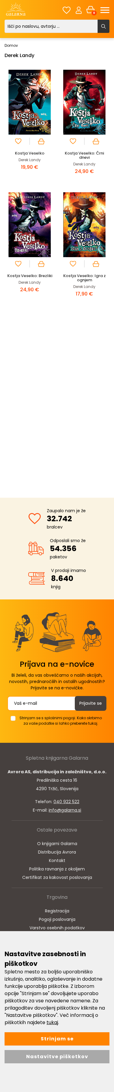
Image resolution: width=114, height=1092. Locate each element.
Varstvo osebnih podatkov (57, 928)
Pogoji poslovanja (57, 919)
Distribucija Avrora (57, 852)
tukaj (52, 1022)
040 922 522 (66, 802)
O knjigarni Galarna (57, 844)
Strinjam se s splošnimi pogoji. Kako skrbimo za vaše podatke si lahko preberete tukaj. (60, 720)
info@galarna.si (65, 810)
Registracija (57, 911)
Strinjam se (57, 1038)
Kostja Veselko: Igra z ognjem (84, 278)
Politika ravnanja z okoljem (57, 869)
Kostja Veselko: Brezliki (29, 276)
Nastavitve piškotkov (57, 1056)
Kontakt (57, 860)
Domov (11, 45)
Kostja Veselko (29, 153)
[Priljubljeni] (67, 10)
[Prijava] (79, 10)
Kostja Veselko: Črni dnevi (84, 155)
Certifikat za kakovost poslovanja (57, 877)
